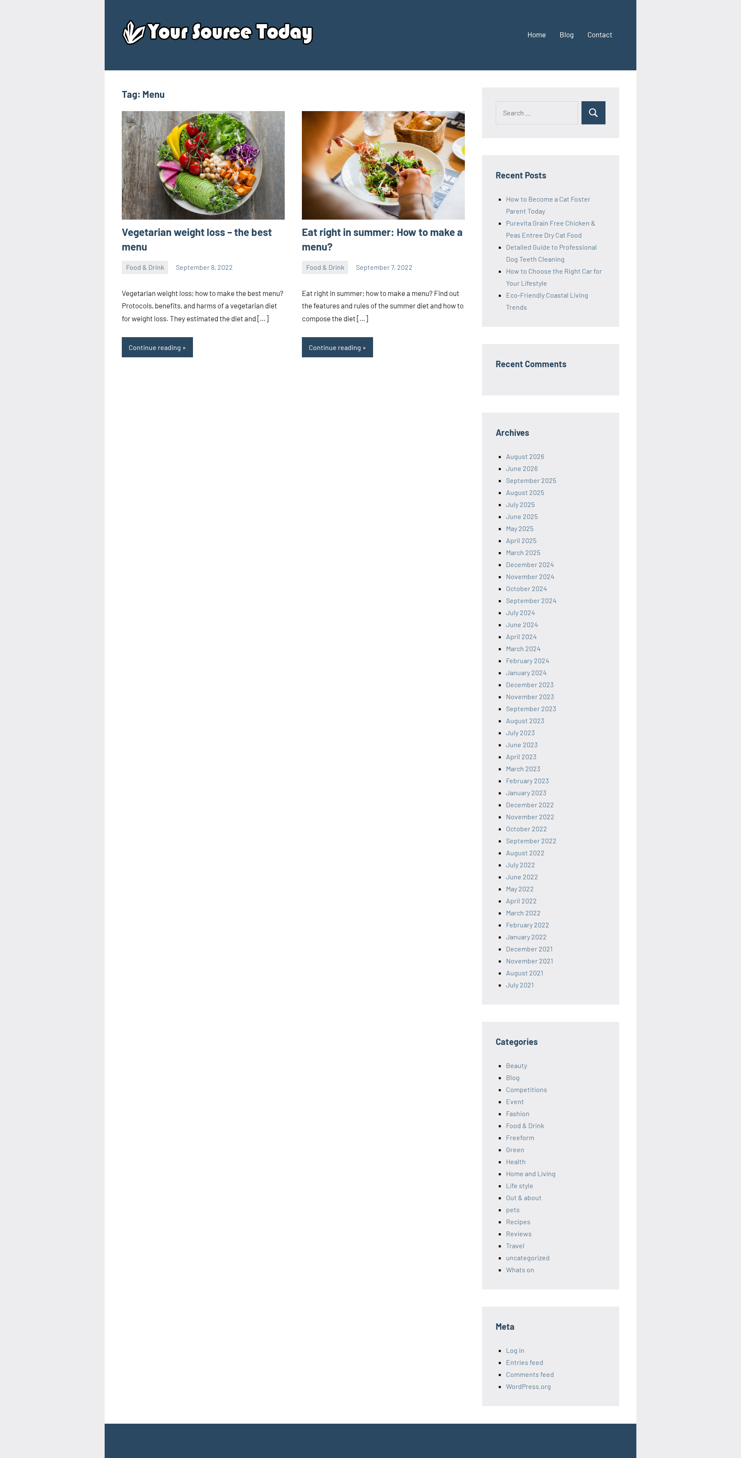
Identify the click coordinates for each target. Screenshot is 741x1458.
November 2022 (530, 816)
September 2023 (531, 708)
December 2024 (530, 564)
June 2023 (522, 744)
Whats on (520, 1269)
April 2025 (521, 540)
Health (516, 1161)
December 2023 (530, 684)
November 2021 (529, 961)
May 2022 (520, 888)
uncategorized (528, 1257)
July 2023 (520, 732)
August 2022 (525, 852)
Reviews (519, 1233)
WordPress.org (528, 1386)
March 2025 (523, 552)
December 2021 (529, 949)
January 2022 (526, 937)
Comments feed (530, 1374)
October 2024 (526, 588)
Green (515, 1149)
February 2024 (527, 660)
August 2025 (525, 492)
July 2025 (520, 504)
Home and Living (531, 1173)
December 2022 (530, 804)
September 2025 (531, 480)
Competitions (526, 1089)
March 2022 (523, 913)
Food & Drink (145, 267)
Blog (567, 34)
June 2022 (522, 876)
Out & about (524, 1197)
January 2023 (526, 792)
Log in (515, 1350)
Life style (519, 1185)
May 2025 (519, 528)
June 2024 (522, 624)
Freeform (520, 1137)
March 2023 (523, 768)
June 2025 (522, 516)
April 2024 (521, 636)
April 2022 (521, 901)
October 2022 (526, 828)
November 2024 (530, 576)
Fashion (518, 1113)
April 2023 (521, 756)
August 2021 (524, 973)
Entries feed (524, 1362)
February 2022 (527, 925)
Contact (599, 34)
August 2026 (525, 456)
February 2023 (527, 780)
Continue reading (155, 347)
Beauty (516, 1065)
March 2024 (523, 648)
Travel (515, 1245)
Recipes (518, 1221)
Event (515, 1101)
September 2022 (531, 840)
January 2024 (526, 672)
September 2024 (531, 600)
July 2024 (520, 612)
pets (513, 1209)
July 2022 (520, 864)
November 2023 (530, 696)
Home (536, 34)
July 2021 (520, 985)
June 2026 (522, 468)
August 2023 (525, 720)
